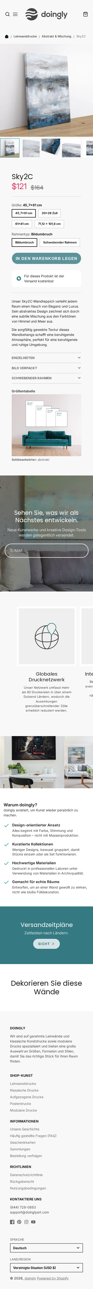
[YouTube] (33, 1222)
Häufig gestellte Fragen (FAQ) (33, 1136)
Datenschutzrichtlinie (26, 1175)
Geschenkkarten (23, 1142)
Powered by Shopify (53, 1278)
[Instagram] (26, 1222)
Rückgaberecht (22, 1181)
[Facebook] (12, 1222)
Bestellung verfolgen (26, 1156)
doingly (30, 1278)
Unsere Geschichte (24, 1129)
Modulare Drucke (23, 1110)
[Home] (7, 36)
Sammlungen (20, 1149)
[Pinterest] (19, 1222)
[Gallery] (46, 101)
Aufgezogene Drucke (26, 1097)
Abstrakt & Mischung (56, 36)
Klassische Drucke (24, 1090)
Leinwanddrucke (25, 36)
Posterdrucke (20, 1104)
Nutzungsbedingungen (28, 1188)
